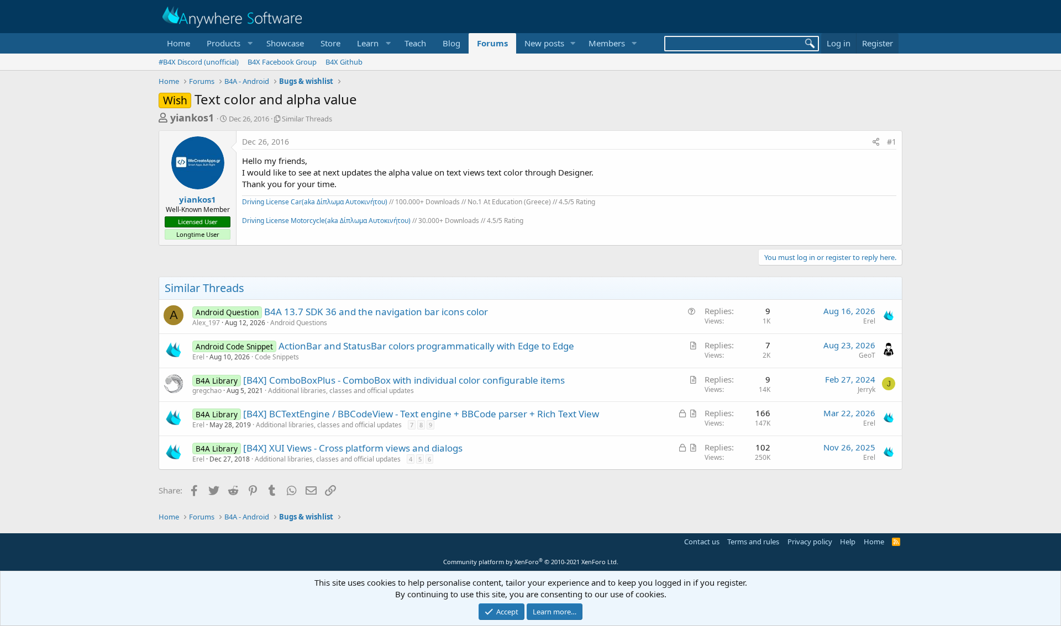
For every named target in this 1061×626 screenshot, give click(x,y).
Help (847, 542)
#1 (891, 141)
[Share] (876, 142)
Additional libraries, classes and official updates (341, 390)
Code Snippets (277, 357)
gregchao (207, 390)
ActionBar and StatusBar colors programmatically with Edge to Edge (426, 345)
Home (178, 43)
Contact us (701, 542)
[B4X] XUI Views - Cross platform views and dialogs (353, 448)
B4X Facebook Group (282, 62)
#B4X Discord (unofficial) (199, 62)
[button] (228, 43)
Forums (492, 43)
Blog (451, 43)
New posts (544, 43)
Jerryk (866, 389)
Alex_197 (206, 322)
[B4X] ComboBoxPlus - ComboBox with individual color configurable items (404, 380)
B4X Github (344, 62)
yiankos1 (192, 117)
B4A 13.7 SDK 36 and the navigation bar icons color (376, 311)
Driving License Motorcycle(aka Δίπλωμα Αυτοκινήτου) (326, 220)
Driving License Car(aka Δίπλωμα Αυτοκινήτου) (314, 201)
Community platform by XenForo (530, 562)
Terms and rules (753, 542)
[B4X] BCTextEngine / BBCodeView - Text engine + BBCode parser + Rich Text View (421, 413)
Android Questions (298, 322)
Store (330, 43)
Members (607, 43)
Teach (415, 43)
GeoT (867, 355)
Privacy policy (809, 542)
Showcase (285, 43)
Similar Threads (307, 119)
